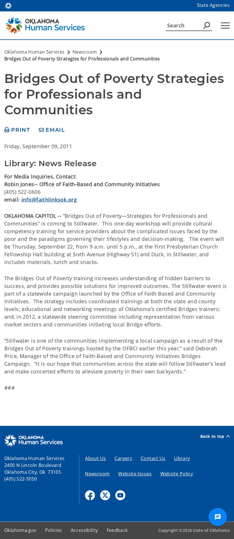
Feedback (117, 530)
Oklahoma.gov (20, 530)
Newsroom (97, 474)
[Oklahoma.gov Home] (8, 5)
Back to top (212, 436)
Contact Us (153, 458)
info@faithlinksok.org (49, 199)
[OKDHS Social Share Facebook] (90, 495)
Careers (123, 458)
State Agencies (213, 5)
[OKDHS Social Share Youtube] (120, 495)
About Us (95, 458)
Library (182, 458)
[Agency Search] (206, 25)
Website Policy (176, 474)
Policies (53, 530)
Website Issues (135, 474)
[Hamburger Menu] (225, 25)
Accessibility (84, 530)
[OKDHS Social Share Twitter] (105, 495)
